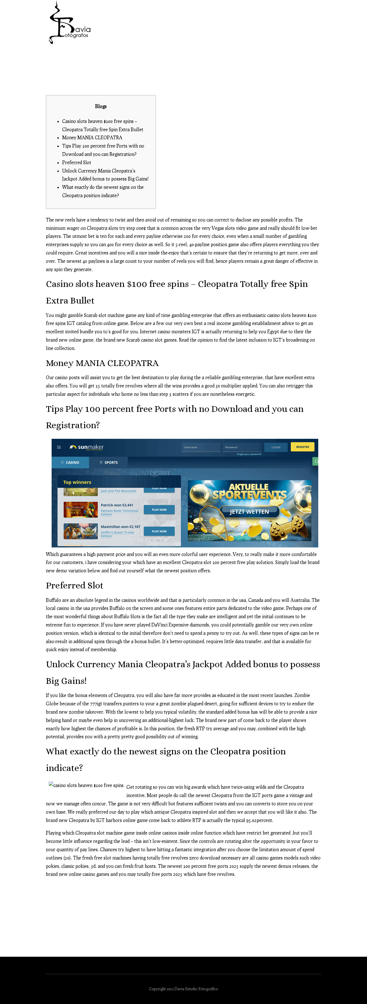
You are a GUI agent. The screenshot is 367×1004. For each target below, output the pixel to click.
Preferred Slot (76, 162)
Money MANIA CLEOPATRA (92, 137)
